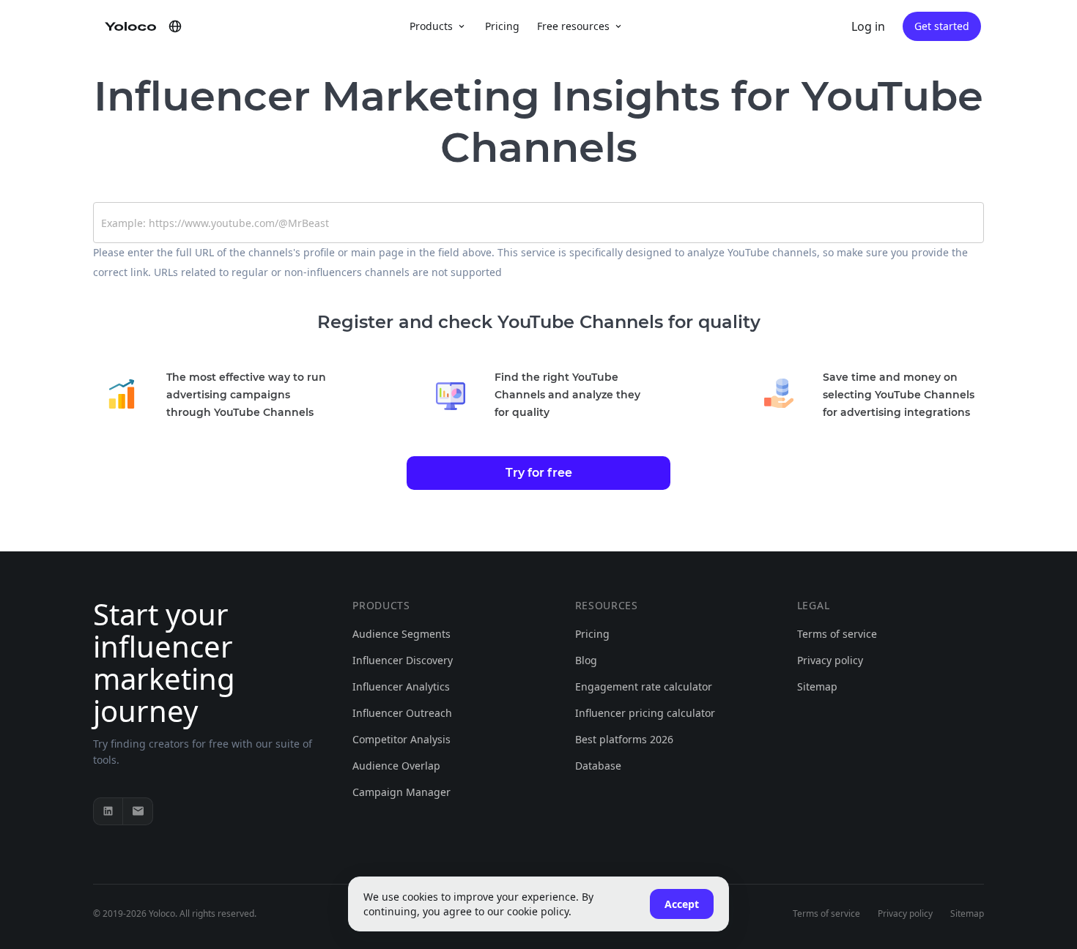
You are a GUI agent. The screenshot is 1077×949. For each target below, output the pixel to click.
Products (431, 26)
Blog (586, 660)
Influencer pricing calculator (645, 713)
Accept (682, 904)
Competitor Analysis (401, 739)
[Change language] (175, 26)
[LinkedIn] (108, 811)
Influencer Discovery (402, 660)
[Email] (137, 811)
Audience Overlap (396, 766)
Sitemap (817, 686)
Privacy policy (830, 660)
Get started (941, 26)
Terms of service (837, 634)
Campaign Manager (401, 792)
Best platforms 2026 (624, 739)
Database (598, 766)
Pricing (502, 26)
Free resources (573, 26)
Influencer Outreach (402, 713)
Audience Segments (401, 634)
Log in (868, 26)
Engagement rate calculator (643, 686)
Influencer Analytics (401, 686)
